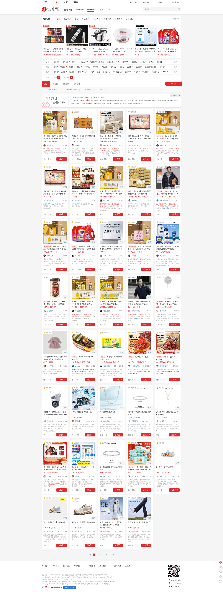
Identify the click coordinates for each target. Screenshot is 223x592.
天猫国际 (139, 67)
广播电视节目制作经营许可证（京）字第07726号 (57, 579)
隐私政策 (128, 566)
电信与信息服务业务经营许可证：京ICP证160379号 (78, 575)
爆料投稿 (159, 2)
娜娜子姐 (134, 200)
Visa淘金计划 (117, 72)
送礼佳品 (160, 136)
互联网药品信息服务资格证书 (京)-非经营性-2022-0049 (88, 577)
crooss (77, 366)
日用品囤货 (145, 72)
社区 (66, 2)
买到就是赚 (47, 246)
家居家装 (92, 62)
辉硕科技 (78, 421)
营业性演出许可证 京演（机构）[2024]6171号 (56, 577)
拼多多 (78, 67)
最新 (46, 84)
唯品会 (122, 67)
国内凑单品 (106, 72)
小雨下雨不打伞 (51, 366)
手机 (117, 62)
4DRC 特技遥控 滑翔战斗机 (82, 412)
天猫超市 (130, 67)
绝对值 (56, 72)
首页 (45, 2)
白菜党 (63, 72)
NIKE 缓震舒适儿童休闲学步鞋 (54, 522)
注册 (178, 2)
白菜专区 (173, 84)
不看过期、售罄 (52, 90)
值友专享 (128, 72)
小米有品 (113, 67)
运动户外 (96, 19)
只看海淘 (88, 90)
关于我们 (45, 566)
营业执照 (109, 577)
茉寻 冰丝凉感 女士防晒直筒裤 (139, 522)
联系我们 (55, 566)
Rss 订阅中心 (175, 586)
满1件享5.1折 (167, 208)
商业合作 (146, 2)
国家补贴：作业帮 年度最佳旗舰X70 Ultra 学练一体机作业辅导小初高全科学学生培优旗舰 (83, 193)
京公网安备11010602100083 (51, 575)
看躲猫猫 (106, 366)
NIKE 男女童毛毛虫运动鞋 (165, 467)
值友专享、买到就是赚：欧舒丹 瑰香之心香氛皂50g (139, 248)
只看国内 (102, 90)
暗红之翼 (163, 145)
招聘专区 (66, 566)
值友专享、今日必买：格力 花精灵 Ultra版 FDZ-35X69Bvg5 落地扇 (167, 304)
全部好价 (91, 10)
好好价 (77, 256)
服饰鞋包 (118, 19)
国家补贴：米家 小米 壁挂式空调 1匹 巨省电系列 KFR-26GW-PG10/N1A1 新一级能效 (111, 248)
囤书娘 (77, 476)
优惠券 (100, 10)
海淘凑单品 (155, 72)
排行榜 (46, 19)
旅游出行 (110, 62)
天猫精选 (63, 67)
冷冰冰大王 (107, 145)
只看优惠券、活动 (71, 90)
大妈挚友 (50, 145)
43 (80, 159)
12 (51, 490)
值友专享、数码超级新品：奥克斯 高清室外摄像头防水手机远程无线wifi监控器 (55, 414)
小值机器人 (51, 476)
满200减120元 (135, 318)
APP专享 (165, 72)
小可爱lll (50, 311)
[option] (54, 41)
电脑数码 (67, 19)
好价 (55, 2)
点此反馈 (132, 104)
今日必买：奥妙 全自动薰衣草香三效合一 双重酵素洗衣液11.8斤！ (83, 248)
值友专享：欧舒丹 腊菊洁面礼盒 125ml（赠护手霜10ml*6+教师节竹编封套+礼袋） (111, 193)
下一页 (129, 555)
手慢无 (136, 72)
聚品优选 (134, 145)
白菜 (109, 10)
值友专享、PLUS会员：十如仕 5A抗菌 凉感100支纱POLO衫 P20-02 (139, 304)
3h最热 (55, 84)
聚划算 (71, 67)
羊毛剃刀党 (107, 256)
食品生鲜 (85, 19)
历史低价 (71, 72)
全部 (58, 19)
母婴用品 (134, 62)
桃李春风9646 (135, 476)
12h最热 (66, 84)
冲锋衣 (151, 62)
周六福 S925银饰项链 (108, 412)
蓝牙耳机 (125, 62)
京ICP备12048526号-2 (102, 575)
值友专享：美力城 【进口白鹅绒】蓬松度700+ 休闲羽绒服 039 (167, 193)
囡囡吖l (77, 145)
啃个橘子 (163, 311)
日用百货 (129, 19)
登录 (173, 2)
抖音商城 (87, 67)
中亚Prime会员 (95, 72)
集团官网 (133, 2)
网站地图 (77, 566)
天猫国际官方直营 (150, 67)
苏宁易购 (95, 67)
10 (120, 555)
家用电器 (107, 19)
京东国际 (162, 67)
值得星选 (106, 421)
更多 (175, 62)
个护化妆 (159, 62)
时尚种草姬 (164, 200)
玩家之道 (50, 421)
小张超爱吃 (135, 366)
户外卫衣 (143, 62)
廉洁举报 (102, 566)
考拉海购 (104, 67)
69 (80, 269)
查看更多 (176, 19)
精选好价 (80, 10)
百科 (76, 2)
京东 (55, 67)
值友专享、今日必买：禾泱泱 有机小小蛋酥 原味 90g (54, 304)
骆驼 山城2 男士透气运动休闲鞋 (83, 522)
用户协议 (117, 566)
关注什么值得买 (176, 583)
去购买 (60, 159)
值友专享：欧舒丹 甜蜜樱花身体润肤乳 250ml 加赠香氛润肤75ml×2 (55, 138)
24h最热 (77, 84)
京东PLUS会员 (82, 72)
